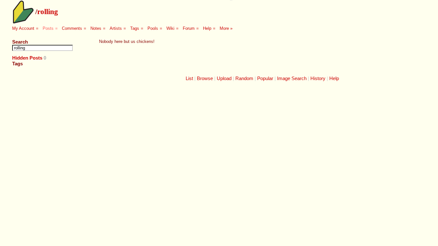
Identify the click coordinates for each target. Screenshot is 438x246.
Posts (48, 28)
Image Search (292, 78)
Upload (224, 78)
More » (226, 28)
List (189, 78)
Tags (134, 28)
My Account (23, 28)
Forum (189, 28)
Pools (152, 28)
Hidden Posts (27, 58)
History (317, 78)
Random (244, 78)
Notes (95, 28)
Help (207, 28)
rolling (47, 11)
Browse (205, 78)
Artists (116, 28)
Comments (72, 28)
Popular (265, 78)
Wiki (170, 28)
